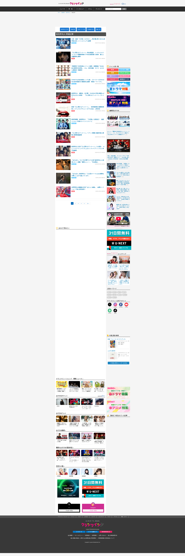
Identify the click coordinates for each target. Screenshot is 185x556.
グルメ (79, 516)
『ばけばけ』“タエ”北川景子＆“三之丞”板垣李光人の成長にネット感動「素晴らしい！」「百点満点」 (87, 161)
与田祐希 (114, 297)
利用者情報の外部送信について (106, 538)
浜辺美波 (114, 292)
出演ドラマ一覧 (81, 29)
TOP (58, 12)
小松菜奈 (120, 294)
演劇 (112, 72)
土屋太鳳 (109, 297)
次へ (88, 203)
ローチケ (78, 531)
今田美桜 (109, 292)
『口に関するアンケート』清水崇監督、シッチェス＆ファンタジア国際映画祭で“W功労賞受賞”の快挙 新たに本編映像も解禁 (87, 54)
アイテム (115, 516)
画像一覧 (98, 29)
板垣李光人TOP (64, 29)
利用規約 (87, 535)
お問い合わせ (102, 535)
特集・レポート (124, 516)
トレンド (112, 79)
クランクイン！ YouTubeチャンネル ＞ (122, 226)
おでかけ (86, 516)
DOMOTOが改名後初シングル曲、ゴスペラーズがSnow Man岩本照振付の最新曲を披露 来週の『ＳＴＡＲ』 (87, 80)
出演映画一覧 (90, 29)
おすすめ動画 (61, 430)
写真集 (119, 292)
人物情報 (62, 12)
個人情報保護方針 (112, 535)
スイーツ (93, 516)
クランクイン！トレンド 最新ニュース (69, 379)
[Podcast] (110, 310)
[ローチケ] (124, 4)
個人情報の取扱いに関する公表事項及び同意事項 (83, 538)
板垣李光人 (68, 12)
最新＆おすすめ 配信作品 (64, 448)
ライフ (109, 516)
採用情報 (94, 535)
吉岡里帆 (125, 294)
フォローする (69, 510)
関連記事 (73, 29)
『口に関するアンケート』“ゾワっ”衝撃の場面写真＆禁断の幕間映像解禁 (87, 134)
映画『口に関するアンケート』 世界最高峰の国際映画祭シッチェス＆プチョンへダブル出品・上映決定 (87, 108)
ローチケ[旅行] (91, 531)
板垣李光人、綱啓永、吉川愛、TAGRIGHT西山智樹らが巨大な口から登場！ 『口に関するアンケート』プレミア (87, 95)
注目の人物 (60, 466)
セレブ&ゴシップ (124, 76)
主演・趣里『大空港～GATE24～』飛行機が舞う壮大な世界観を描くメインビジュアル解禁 (88, 40)
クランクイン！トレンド (62, 516)
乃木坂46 (124, 292)
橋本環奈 (114, 294)
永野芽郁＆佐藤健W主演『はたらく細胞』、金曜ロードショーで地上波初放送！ (87, 188)
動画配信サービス (124, 79)
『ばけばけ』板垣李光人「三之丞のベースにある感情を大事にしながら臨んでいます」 (87, 174)
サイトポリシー (79, 535)
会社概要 (70, 535)
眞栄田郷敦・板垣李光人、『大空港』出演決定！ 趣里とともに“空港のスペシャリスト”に (87, 120)
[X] (110, 304)
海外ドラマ (112, 76)
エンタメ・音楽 (124, 69)
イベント (73, 516)
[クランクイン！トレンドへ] (115, 4)
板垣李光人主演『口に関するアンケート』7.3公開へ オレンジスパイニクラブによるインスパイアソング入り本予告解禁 (87, 148)
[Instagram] (115, 304)
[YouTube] (126, 304)
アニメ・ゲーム (124, 72)
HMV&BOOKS (105, 531)
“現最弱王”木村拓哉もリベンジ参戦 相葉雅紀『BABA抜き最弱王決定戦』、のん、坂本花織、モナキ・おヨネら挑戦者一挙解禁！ (87, 68)
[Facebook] (121, 304)
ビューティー (101, 516)
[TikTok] (115, 310)
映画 (112, 69)
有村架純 (109, 294)
